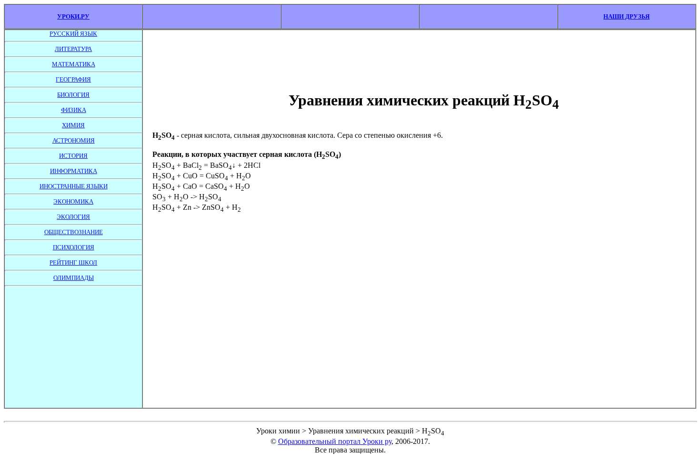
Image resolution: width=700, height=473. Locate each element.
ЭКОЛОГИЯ (73, 216)
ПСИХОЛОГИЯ (73, 247)
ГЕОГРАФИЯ (73, 79)
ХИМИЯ (73, 125)
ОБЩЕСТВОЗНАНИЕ (73, 232)
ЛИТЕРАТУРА (73, 48)
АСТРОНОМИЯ (73, 140)
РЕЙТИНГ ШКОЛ (73, 262)
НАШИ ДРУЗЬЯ (626, 16)
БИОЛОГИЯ (73, 94)
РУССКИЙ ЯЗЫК (73, 33)
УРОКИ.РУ (73, 16)
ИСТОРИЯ (73, 155)
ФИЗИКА (73, 109)
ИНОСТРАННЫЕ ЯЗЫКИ (74, 186)
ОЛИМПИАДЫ (73, 277)
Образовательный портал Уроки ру (334, 441)
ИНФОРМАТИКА (73, 171)
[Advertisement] (73, 344)
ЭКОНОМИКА (73, 201)
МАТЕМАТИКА (73, 64)
